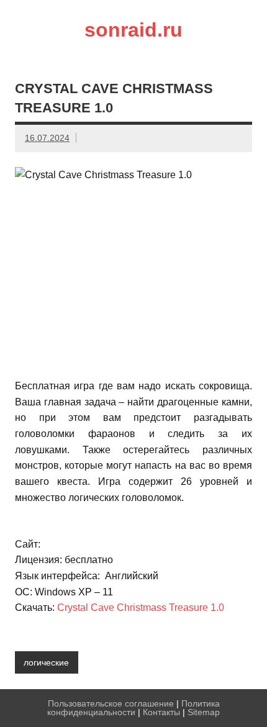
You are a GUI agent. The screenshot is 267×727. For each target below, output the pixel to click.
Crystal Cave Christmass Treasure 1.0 (140, 607)
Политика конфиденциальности (133, 707)
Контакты (161, 712)
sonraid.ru (133, 30)
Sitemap (204, 712)
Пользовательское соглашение (111, 703)
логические (46, 662)
